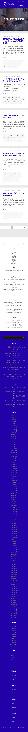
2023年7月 (14, 487)
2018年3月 (14, 601)
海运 (17, 215)
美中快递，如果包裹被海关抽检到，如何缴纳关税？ (13, 302)
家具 (13, 213)
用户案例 (14, 260)
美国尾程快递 (5, 103)
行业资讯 (18, 76)
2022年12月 (14, 501)
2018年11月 (14, 584)
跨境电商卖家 (14, 66)
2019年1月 (14, 580)
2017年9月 (14, 613)
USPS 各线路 (9, 135)
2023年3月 (14, 495)
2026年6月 (14, 420)
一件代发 (4, 173)
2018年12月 (14, 582)
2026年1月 (14, 430)
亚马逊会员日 (9, 137)
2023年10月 (14, 481)
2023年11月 (14, 479)
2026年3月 (14, 426)
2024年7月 (14, 462)
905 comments (14, 307)
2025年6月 (14, 440)
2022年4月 (14, 517)
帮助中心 (14, 721)
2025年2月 (14, 448)
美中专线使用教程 (13, 298)
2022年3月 (14, 519)
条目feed (14, 655)
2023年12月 (14, 477)
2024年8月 (14, 460)
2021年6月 (14, 525)
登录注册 (14, 693)
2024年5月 (14, 466)
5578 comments (14, 300)
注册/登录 (21, 5)
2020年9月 (14, 542)
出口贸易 (18, 173)
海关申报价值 (9, 215)
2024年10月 (14, 456)
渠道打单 (4, 139)
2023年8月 (14, 485)
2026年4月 (14, 424)
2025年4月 (14, 444)
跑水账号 (19, 103)
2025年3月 (14, 446)
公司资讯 (14, 707)
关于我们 (14, 689)
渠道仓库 (14, 259)
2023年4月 (14, 493)
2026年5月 (14, 422)
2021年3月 (14, 531)
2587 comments (14, 303)
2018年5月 (14, 597)
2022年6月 (14, 513)
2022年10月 (14, 505)
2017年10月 (14, 611)
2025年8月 (14, 436)
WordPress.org (14, 659)
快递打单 (14, 679)
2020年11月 (14, 540)
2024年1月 (14, 475)
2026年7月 (14, 418)
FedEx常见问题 (10, 97)
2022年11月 (14, 503)
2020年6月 (14, 548)
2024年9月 (14, 458)
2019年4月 (14, 574)
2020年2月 (14, 554)
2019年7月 (14, 568)
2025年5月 (14, 442)
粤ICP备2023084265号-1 (19, 727)
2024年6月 (14, 464)
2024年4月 (14, 468)
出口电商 (9, 173)
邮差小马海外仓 (14, 263)
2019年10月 (14, 562)
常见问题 (18, 112)
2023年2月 (14, 497)
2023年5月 (14, 491)
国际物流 (11, 175)
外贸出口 (15, 175)
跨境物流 (21, 141)
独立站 (14, 64)
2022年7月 (14, 511)
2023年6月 (14, 489)
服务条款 (14, 717)
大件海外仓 (15, 137)
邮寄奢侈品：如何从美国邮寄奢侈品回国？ (13, 305)
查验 (21, 213)
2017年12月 (14, 607)
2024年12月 (14, 452)
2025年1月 (14, 450)
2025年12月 (14, 432)
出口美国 (14, 173)
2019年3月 (14, 576)
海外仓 (16, 99)
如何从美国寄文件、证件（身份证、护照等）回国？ (13, 309)
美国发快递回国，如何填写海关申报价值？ (13, 312)
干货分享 (17, 36)
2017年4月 (14, 617)
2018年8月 (14, 590)
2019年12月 (14, 558)
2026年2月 (14, 428)
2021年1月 (14, 536)
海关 (4, 215)
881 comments (14, 310)
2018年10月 (14, 586)
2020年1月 (14, 556)
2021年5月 (14, 527)
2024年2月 (14, 473)
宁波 (19, 175)
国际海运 (9, 213)
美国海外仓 (18, 64)
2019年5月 (14, 572)
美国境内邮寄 (19, 101)
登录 (14, 653)
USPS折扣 (12, 99)
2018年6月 (14, 595)
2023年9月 (14, 483)
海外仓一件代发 (21, 99)
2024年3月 (14, 470)
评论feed (14, 657)
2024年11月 (14, 454)
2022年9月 (14, 507)
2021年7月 (14, 523)
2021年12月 (14, 521)
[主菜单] (23, 2)
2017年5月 (14, 615)
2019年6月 (14, 570)
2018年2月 (14, 603)
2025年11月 (14, 434)
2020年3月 (14, 552)
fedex (4, 97)
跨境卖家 (16, 141)
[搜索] (18, 2)
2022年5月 (14, 515)
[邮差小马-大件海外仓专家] (9, 4)
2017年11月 (14, 609)
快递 (19, 137)
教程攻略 (14, 256)
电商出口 (9, 179)
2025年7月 (14, 438)
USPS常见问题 (5, 99)
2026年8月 (14, 416)
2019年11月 (14, 560)
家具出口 (4, 177)
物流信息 (4, 101)
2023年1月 (14, 499)
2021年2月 (14, 534)
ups (16, 97)
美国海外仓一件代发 (6, 66)
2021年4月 (14, 529)
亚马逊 (4, 137)
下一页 (25, 227)
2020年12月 (14, 538)
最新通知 (14, 257)
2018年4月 (14, 599)
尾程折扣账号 (10, 177)
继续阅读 (4, 57)
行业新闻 (14, 703)
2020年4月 (14, 550)
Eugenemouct (9, 320)
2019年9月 (14, 564)
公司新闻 (17, 150)
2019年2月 (14, 578)
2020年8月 (14, 544)
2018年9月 (14, 588)
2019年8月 (14, 566)
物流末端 (9, 64)
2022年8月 (14, 509)
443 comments (14, 313)
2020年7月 (14, 546)
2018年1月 (14, 605)
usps (19, 97)
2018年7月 (14, 593)
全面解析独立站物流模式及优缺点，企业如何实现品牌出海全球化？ (13, 41)
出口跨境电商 (5, 175)
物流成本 (4, 64)
